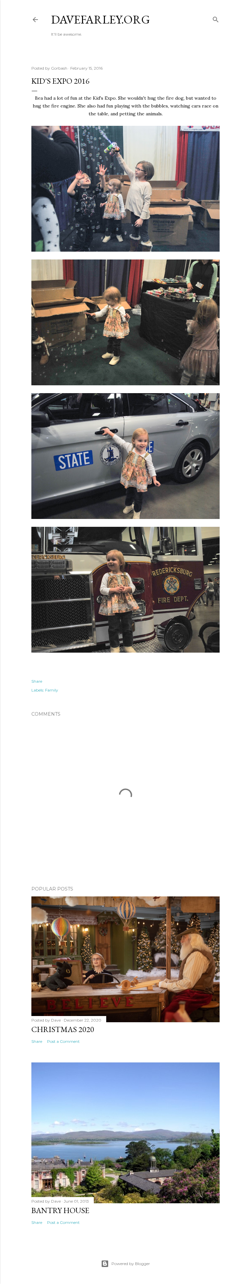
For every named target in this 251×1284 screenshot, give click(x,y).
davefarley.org (100, 19)
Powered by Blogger (130, 1263)
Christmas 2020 (62, 1029)
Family (51, 690)
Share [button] (36, 681)
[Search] (216, 18)
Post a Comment (63, 1041)
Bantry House (60, 1210)
